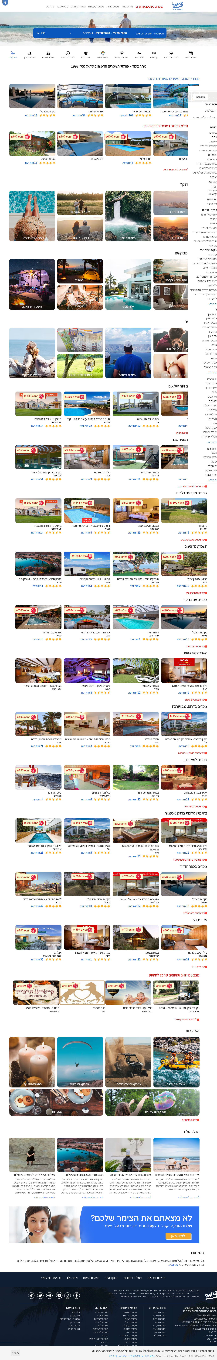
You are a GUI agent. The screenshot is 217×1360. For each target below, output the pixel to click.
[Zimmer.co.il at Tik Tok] (31, 1294)
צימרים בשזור (131, 1319)
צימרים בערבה (159, 1325)
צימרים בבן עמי (130, 1329)
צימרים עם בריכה (100, 1345)
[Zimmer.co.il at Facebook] (76, 1294)
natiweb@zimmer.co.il (205, 1328)
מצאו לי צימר (62, 6)
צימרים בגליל (160, 1335)
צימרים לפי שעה (101, 1332)
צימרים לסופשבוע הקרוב (149, 6)
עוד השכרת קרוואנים (195, 593)
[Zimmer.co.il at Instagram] (67, 1294)
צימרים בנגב (160, 1322)
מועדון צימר (211, 1338)
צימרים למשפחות (96, 6)
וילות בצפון (75, 1315)
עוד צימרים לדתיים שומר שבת (191, 486)
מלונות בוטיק (74, 1325)
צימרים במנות (131, 1342)
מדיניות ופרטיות (157, 1278)
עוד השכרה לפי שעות (195, 699)
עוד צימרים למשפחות (195, 806)
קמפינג (105, 1335)
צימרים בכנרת (159, 1329)
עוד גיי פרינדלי (198, 966)
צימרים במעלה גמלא (127, 1345)
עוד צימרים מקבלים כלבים (193, 539)
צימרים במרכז (159, 1315)
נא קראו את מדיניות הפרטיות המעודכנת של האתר (131, 1355)
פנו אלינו (173, 1265)
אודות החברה (210, 1335)
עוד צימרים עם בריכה (195, 646)
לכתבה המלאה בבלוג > (44, 1197)
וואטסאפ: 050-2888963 (205, 1318)
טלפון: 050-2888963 (207, 1315)
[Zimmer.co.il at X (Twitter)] (40, 1294)
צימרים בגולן (160, 1332)
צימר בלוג (72, 1278)
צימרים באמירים (130, 1312)
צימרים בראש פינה (128, 1335)
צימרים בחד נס (130, 1315)
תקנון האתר (111, 1278)
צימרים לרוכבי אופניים (98, 1339)
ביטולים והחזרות (133, 1278)
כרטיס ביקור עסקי (51, 1278)
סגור (15, 1353)
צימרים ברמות (130, 1339)
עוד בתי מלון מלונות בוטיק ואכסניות (189, 859)
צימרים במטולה (130, 1325)
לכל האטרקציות (189, 1120)
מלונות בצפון (74, 1329)
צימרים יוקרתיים (101, 1319)
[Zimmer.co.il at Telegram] (49, 1294)
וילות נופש (75, 1312)
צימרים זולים (102, 1315)
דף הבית (212, 1332)
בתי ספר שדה (102, 1342)
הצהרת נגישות (91, 1278)
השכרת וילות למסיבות (70, 1319)
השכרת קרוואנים (78, 6)
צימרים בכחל (131, 1322)
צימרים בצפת (131, 1332)
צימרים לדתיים (101, 1322)
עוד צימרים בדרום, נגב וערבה (191, 753)
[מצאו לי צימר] (104, 1224)
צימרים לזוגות (113, 6)
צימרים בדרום (159, 1319)
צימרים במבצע (101, 1312)
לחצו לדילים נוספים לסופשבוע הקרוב (180, 169)
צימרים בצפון (127, 6)
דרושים (213, 1342)
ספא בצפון (75, 1322)
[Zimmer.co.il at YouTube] (58, 1293)
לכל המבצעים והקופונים (186, 1019)
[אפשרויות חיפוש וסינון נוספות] (114, 48)
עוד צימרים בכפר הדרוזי (194, 913)
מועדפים (50, 6)
